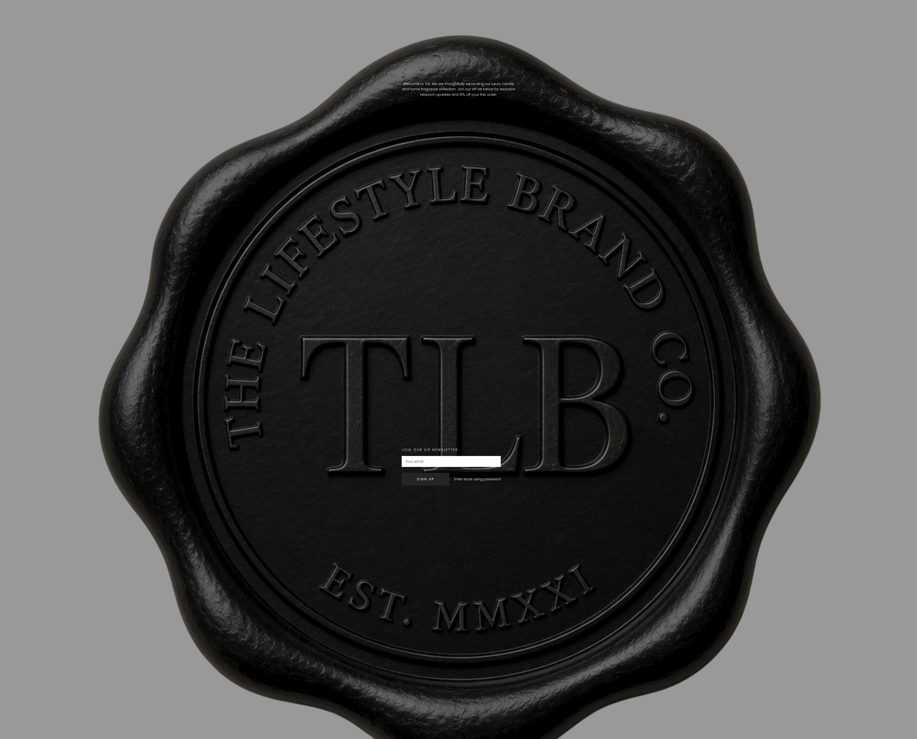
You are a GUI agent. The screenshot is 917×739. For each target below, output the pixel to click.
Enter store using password (477, 479)
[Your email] (451, 461)
